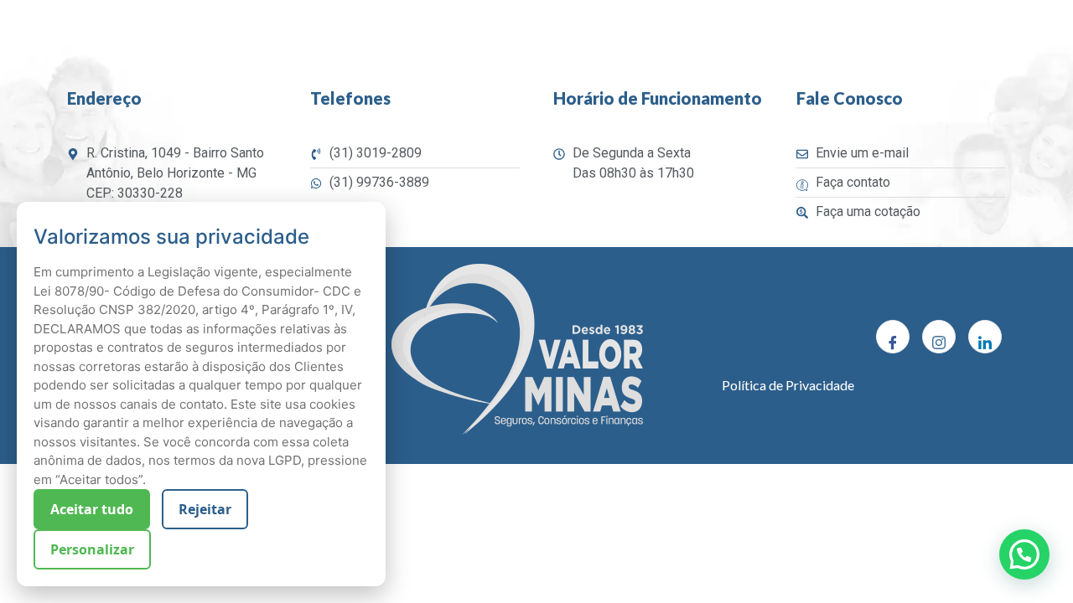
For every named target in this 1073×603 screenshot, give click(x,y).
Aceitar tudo (91, 509)
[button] (1024, 554)
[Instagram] (939, 336)
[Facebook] (893, 336)
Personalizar (92, 549)
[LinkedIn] (985, 336)
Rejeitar (205, 509)
